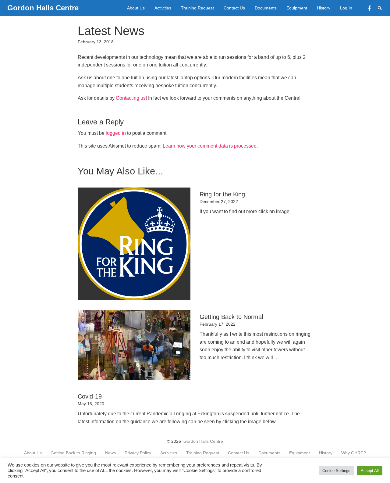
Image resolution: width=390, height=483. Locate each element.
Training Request (197, 7)
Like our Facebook (373, 7)
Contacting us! (131, 98)
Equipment (296, 7)
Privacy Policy (138, 453)
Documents (266, 7)
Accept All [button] (370, 470)
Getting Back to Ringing (73, 453)
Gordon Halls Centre (203, 441)
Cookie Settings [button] (336, 470)
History (323, 7)
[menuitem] (136, 8)
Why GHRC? (353, 453)
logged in (116, 133)
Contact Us (234, 7)
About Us (136, 7)
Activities (162, 7)
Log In (346, 7)
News (110, 453)
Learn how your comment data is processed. (210, 145)
